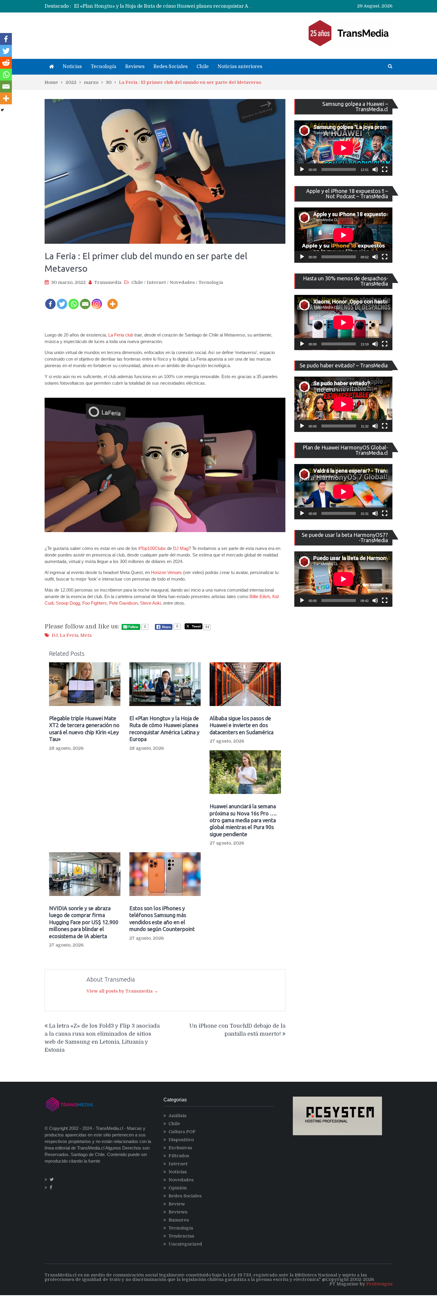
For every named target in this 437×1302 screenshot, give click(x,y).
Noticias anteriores (240, 66)
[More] (112, 300)
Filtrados (179, 1155)
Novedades (182, 282)
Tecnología (103, 66)
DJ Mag (180, 548)
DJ (55, 635)
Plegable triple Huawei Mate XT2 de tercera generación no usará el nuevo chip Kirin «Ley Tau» (84, 728)
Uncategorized (185, 1244)
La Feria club (120, 334)
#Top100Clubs (152, 548)
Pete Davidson (123, 603)
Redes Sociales (170, 66)
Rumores (179, 1220)
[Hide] (2, 110)
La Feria (69, 635)
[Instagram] (97, 300)
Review (177, 1204)
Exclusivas (180, 1147)
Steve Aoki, (151, 603)
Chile (203, 66)
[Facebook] (50, 300)
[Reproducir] (302, 169)
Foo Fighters (94, 603)
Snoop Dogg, (68, 603)
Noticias (72, 66)
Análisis (177, 1115)
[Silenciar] (375, 169)
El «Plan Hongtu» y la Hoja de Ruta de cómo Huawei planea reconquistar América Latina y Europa (164, 728)
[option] (163, 6)
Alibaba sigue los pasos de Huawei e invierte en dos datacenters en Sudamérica (166, 6)
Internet (156, 282)
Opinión (178, 1188)
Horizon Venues (166, 572)
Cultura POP (182, 1131)
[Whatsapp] (73, 300)
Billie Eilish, (260, 596)
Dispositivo (181, 1139)
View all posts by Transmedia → (122, 991)
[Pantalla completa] (385, 169)
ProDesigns (379, 1284)
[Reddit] (6, 63)
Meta (86, 635)
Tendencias (181, 1236)
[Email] (85, 300)
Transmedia (107, 282)
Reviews (134, 66)
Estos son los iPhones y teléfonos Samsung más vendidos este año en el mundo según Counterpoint (162, 918)
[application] (343, 148)
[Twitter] (62, 300)
